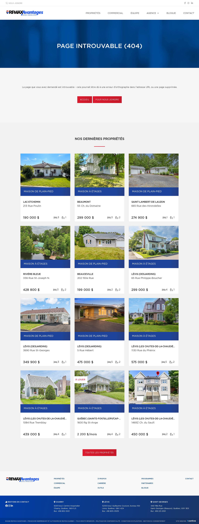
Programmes (147, 479)
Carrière (102, 483)
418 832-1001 (64, 511)
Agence (151, 13)
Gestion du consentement (154, 521)
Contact (188, 13)
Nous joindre (15, 3)
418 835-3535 (112, 511)
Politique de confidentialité (108, 521)
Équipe (135, 13)
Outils (101, 488)
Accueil (84, 100)
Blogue (171, 13)
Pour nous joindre (107, 100)
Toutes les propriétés (99, 453)
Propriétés (93, 13)
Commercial (115, 13)
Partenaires (147, 483)
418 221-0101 (160, 511)
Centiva (191, 521)
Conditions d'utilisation (131, 521)
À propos (102, 479)
